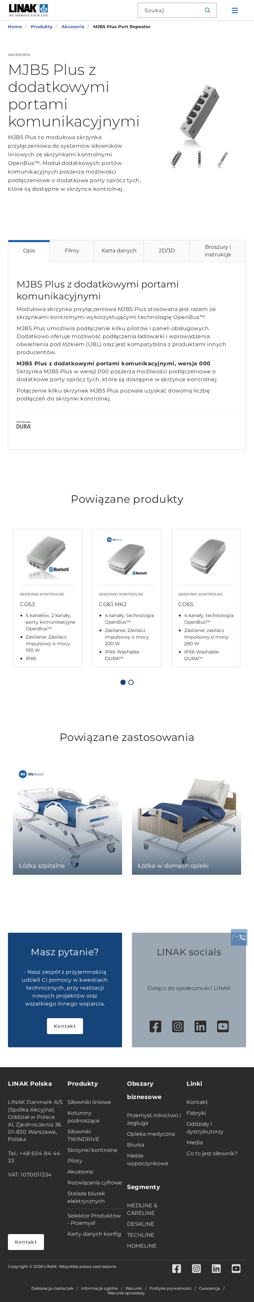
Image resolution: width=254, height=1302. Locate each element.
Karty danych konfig (94, 1234)
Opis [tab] (29, 250)
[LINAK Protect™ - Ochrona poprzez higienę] (24, 426)
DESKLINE (140, 1224)
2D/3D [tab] (167, 250)
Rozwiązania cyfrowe (94, 1182)
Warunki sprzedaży (126, 1293)
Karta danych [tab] (119, 250)
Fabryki (196, 1113)
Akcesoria (80, 1172)
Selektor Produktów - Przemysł (94, 1219)
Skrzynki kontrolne (92, 1150)
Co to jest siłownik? (212, 1153)
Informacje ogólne (99, 1288)
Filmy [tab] (72, 250)
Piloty (74, 1161)
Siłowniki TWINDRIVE (83, 1135)
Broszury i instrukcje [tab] (218, 251)
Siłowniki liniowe (89, 1102)
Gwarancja (209, 1288)
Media (195, 1142)
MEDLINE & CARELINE (142, 1209)
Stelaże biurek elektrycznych (86, 1197)
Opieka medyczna (151, 1134)
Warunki (133, 1288)
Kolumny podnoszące (83, 1117)
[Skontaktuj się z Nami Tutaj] (239, 937)
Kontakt (65, 1026)
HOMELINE (142, 1246)
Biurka (135, 1145)
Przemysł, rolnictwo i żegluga (154, 1119)
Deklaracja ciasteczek (52, 1288)
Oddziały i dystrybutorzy (205, 1128)
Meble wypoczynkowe (147, 1160)
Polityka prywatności (170, 1288)
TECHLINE (140, 1235)
